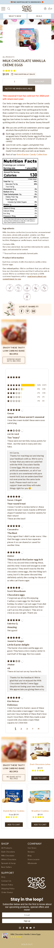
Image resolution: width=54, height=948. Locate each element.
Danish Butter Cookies (13, 811)
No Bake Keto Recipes (14, 778)
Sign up (27, 921)
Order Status (7, 892)
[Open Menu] (3, 9)
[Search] (8, 8)
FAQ (3, 877)
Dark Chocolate (8, 852)
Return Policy (7, 885)
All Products (6, 848)
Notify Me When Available (19, 88)
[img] (14, 410)
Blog (30, 855)
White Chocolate (8, 859)
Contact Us (6, 881)
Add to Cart (14, 824)
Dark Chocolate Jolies (40, 764)
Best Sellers (6, 867)
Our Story (32, 848)
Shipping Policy (8, 888)
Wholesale (32, 863)
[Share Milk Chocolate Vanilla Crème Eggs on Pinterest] (27, 311)
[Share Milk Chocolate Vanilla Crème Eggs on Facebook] (21, 311)
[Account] (45, 8)
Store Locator (34, 859)
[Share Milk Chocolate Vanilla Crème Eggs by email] (33, 311)
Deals (39, 16)
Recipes (31, 852)
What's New (15, 16)
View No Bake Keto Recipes (14, 360)
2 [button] (21, 728)
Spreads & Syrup (8, 863)
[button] (9, 70)
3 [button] (27, 728)
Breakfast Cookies (40, 811)
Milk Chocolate (7, 855)
